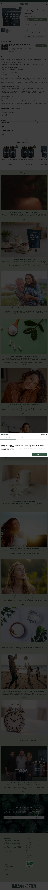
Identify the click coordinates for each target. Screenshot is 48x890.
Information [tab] (24, 437)
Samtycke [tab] (8, 437)
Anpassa (23, 454)
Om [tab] (39, 437)
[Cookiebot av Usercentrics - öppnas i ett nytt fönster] (41, 434)
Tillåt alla (39, 454)
